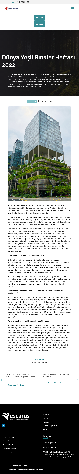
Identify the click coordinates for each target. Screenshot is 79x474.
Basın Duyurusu (8, 444)
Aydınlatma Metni (14, 465)
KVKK (25, 465)
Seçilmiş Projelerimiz (50, 426)
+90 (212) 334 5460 (50, 443)
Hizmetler (46, 422)
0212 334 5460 (22, 2)
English (39, 24)
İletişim (39, 18)
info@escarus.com (50, 447)
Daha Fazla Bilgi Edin (16, 385)
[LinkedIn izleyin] (3, 425)
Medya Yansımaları (9, 441)
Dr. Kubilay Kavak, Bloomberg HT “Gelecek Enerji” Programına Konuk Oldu (20, 376)
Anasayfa (46, 415)
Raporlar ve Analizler (10, 448)
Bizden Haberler (8, 437)
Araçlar (45, 429)
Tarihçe (45, 418)
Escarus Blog (7, 452)
